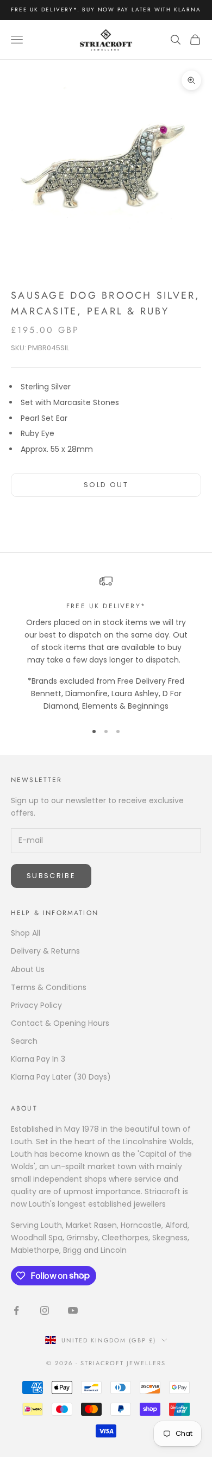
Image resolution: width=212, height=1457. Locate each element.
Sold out (106, 485)
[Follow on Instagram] (44, 1310)
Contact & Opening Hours (60, 1023)
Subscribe (51, 876)
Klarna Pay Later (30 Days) (61, 1076)
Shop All (25, 933)
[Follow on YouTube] (72, 1310)
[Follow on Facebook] (16, 1310)
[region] (106, 643)
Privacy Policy (36, 1005)
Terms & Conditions (48, 987)
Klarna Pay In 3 (38, 1059)
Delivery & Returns (45, 950)
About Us (28, 969)
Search (24, 1041)
